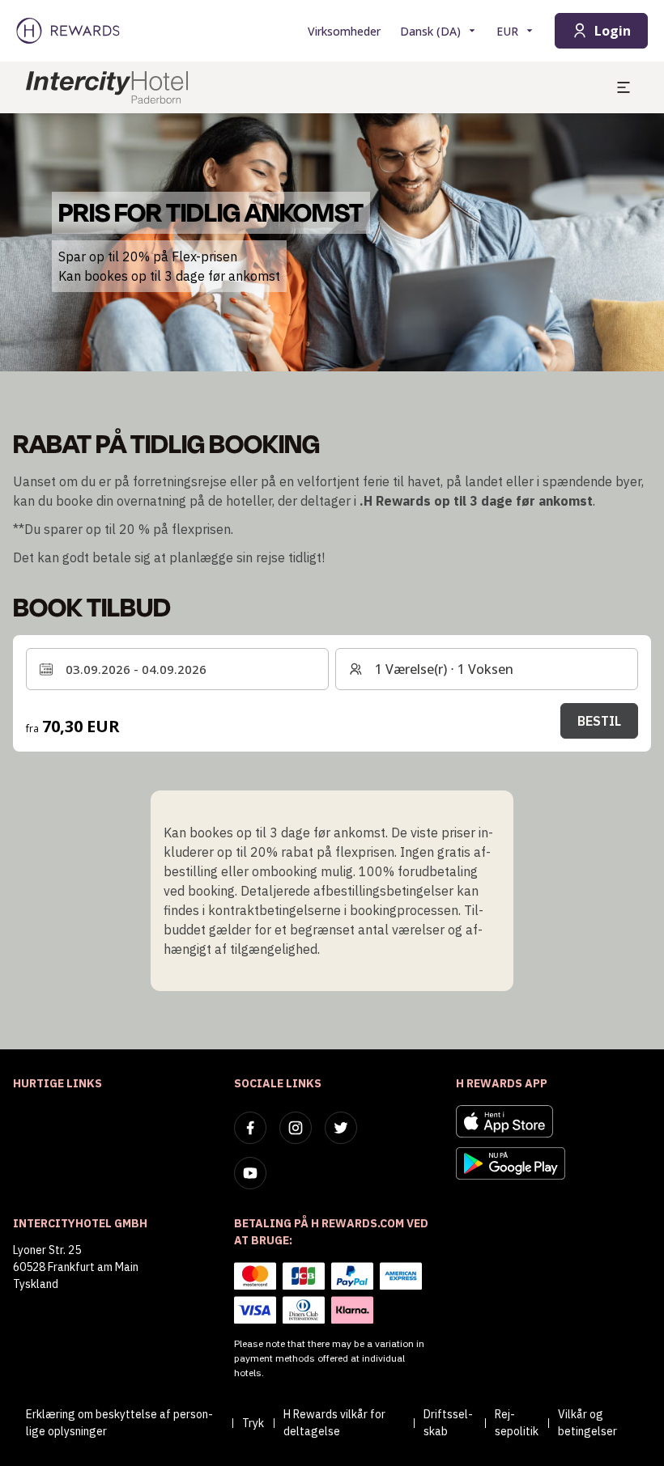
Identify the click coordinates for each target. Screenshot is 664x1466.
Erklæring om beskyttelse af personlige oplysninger (119, 1422)
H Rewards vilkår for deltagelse (334, 1422)
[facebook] (250, 1128)
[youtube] (250, 1173)
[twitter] (341, 1128)
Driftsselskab (448, 1422)
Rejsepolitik (516, 1422)
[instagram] (295, 1128)
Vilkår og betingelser (587, 1422)
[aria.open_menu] (623, 87)
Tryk (253, 1423)
